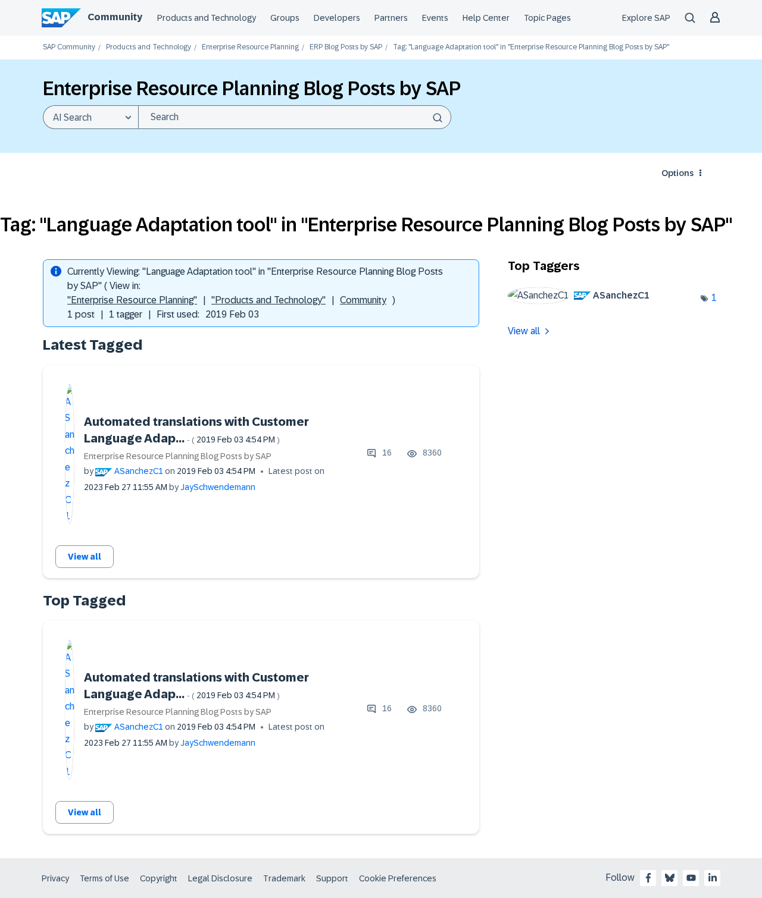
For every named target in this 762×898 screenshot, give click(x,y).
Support (332, 878)
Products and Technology (206, 18)
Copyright (158, 878)
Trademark (284, 878)
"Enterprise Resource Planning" (132, 300)
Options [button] (677, 173)
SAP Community (69, 47)
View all (84, 556)
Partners (391, 18)
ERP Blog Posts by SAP (346, 47)
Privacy (55, 878)
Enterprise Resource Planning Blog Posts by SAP (177, 456)
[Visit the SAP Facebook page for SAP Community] (648, 878)
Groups (284, 18)
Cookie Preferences (397, 878)
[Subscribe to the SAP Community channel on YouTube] (691, 878)
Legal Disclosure (220, 878)
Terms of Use (104, 878)
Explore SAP (646, 18)
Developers (337, 18)
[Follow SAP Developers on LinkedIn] (712, 878)
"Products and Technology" (268, 300)
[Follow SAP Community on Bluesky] (669, 878)
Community (115, 17)
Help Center (486, 18)
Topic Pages (547, 18)
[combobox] (294, 117)
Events (435, 18)
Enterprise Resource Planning (250, 47)
